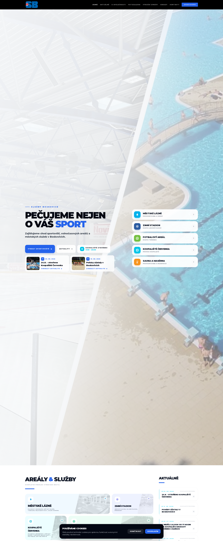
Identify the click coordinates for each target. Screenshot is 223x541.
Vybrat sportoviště (38, 249)
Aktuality (64, 249)
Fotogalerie (134, 4)
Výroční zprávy (150, 4)
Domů (95, 4)
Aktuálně (104, 4)
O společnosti (119, 4)
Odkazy (163, 4)
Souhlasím (152, 531)
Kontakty (174, 4)
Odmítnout (135, 531)
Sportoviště (190, 4)
